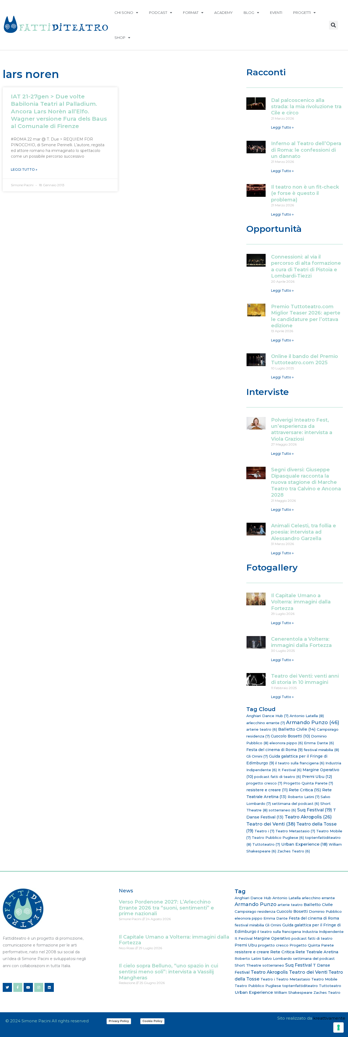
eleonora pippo (286, 743)
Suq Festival (314, 809)
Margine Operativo (272, 938)
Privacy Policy (119, 1021)
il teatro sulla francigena (299, 763)
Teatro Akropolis (308, 817)
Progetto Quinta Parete (308, 783)
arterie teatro (261, 729)
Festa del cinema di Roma (274, 750)
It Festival (290, 770)
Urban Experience (304, 844)
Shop (119, 37)
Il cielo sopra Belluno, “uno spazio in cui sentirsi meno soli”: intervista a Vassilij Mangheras (168, 971)
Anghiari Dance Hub (267, 716)
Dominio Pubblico (325, 911)
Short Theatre (248, 965)
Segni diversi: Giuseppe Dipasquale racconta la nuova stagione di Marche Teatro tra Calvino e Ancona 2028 (306, 482)
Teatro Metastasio (295, 831)
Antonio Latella (307, 716)
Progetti (302, 12)
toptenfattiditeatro (300, 985)
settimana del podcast (295, 803)
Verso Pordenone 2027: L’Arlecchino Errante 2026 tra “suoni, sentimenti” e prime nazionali (166, 908)
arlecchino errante (265, 723)
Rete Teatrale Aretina (317, 951)
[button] (333, 25)
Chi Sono (123, 12)
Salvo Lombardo (277, 958)
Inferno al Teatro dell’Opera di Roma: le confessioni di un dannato (306, 150)
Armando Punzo (312, 722)
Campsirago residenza (255, 911)
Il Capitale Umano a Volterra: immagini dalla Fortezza (301, 602)
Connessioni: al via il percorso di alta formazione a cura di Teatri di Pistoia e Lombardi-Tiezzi (306, 266)
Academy (223, 12)
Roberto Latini (303, 797)
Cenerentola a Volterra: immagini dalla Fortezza (301, 642)
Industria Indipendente (323, 931)
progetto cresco (264, 783)
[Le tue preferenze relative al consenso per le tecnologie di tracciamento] (338, 1027)
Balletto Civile (297, 729)
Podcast (158, 12)
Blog (249, 12)
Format (190, 12)
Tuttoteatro (266, 844)
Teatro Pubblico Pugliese (278, 837)
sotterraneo (282, 810)
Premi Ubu (317, 776)
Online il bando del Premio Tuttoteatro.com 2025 (304, 359)
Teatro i (264, 831)
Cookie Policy (152, 1021)
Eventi (276, 12)
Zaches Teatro (293, 851)
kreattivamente (329, 1018)
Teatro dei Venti (270, 824)
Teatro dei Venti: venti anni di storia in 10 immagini (305, 679)
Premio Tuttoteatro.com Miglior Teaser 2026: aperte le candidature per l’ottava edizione (305, 316)
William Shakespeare (293, 992)
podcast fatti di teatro (277, 776)
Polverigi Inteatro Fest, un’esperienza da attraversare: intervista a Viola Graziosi (301, 429)
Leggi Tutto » (24, 169)
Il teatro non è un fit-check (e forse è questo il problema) (305, 193)
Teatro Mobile (324, 979)
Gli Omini (257, 756)
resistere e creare (267, 789)
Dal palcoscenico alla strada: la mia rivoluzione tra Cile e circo (306, 106)
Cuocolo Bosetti (290, 736)
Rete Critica (305, 789)
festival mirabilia (321, 750)
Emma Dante (319, 743)
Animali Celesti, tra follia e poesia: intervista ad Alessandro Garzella (303, 532)
